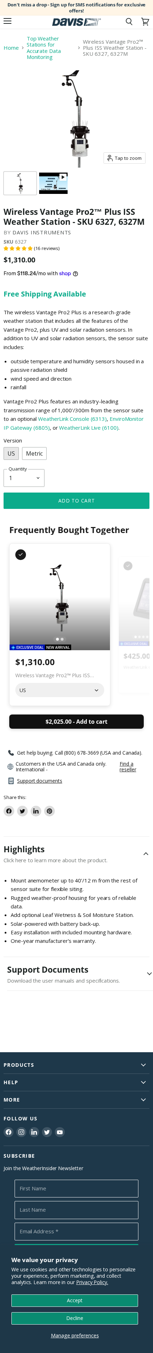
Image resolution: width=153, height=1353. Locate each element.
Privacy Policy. (92, 1282)
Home (11, 48)
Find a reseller (128, 766)
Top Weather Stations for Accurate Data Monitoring (44, 48)
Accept (75, 1300)
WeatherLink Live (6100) (88, 427)
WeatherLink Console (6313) (72, 418)
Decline (74, 1318)
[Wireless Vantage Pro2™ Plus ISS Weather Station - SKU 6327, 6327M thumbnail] (53, 183)
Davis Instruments (41, 232)
